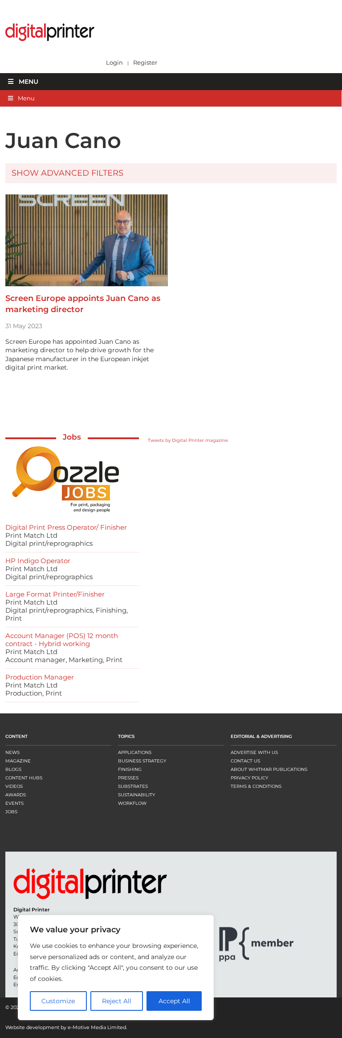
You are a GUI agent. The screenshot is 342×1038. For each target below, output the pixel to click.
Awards (15, 795)
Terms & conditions (256, 786)
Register (145, 63)
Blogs (13, 769)
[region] (116, 967)
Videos (14, 786)
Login (114, 63)
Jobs (72, 436)
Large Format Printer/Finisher (55, 594)
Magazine (18, 761)
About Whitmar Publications (269, 769)
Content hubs (23, 778)
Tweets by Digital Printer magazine (188, 440)
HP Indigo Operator (37, 560)
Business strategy (142, 761)
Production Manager (39, 677)
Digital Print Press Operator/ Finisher (66, 527)
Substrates (133, 786)
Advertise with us (254, 752)
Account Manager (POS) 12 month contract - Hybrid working (61, 639)
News (12, 752)
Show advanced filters (67, 173)
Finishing (130, 769)
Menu (28, 82)
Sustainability (136, 795)
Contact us (245, 761)
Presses (128, 778)
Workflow (132, 803)
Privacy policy (249, 778)
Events (14, 803)
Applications (134, 752)
